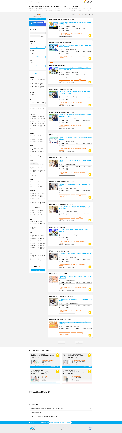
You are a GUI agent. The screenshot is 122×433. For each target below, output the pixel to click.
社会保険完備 (34, 245)
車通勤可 (41, 221)
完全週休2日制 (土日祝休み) (34, 174)
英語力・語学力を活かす (34, 256)
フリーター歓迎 (34, 126)
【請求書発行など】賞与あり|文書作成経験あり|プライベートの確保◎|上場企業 (75, 277)
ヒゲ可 (41, 214)
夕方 (41, 184)
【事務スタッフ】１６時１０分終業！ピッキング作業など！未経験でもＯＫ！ (75, 161)
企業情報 (49, 427)
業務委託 (41, 141)
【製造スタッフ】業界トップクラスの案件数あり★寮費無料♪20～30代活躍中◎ (75, 322)
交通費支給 (34, 238)
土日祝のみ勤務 (34, 168)
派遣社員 (41, 139)
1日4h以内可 (42, 148)
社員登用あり (42, 245)
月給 (43, 102)
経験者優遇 (34, 259)
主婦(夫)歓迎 (42, 121)
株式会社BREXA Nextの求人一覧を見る (66, 335)
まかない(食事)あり (34, 236)
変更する (37, 47)
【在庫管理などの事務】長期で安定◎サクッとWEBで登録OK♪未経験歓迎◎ (75, 300)
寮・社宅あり (34, 240)
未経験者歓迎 (34, 116)
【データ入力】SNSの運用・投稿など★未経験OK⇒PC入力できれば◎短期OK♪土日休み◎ (75, 92)
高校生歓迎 (42, 116)
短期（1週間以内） (42, 80)
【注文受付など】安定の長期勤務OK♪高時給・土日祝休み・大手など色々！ (75, 185)
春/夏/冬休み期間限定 (42, 87)
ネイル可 (33, 214)
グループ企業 (67, 427)
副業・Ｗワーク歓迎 (42, 126)
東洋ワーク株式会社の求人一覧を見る (65, 36)
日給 (38, 102)
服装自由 (33, 212)
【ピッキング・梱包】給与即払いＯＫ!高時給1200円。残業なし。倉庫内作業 (75, 230)
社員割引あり (42, 243)
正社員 (41, 135)
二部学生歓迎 (42, 118)
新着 (82, 14)
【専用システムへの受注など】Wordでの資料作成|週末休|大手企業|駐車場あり (75, 138)
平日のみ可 (42, 167)
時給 (33, 102)
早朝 (32, 181)
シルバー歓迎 (34, 123)
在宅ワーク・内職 (42, 152)
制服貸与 (33, 243)
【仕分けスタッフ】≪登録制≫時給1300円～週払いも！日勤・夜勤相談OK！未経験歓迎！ (75, 46)
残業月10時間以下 (42, 156)
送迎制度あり (42, 238)
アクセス (53, 427)
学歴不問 (33, 121)
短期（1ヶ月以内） (34, 84)
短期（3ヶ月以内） (42, 84)
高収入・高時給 (34, 109)
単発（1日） (34, 79)
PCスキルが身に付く (34, 228)
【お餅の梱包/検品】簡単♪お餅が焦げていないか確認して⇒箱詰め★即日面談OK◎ (75, 23)
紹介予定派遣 (34, 141)
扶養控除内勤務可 (34, 149)
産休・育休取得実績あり (42, 248)
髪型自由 (41, 210)
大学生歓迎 (34, 118)
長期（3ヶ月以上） (34, 87)
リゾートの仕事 (34, 156)
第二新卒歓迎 (34, 128)
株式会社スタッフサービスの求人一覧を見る (67, 105)
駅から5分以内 (34, 221)
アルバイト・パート (34, 136)
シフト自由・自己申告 (34, 171)
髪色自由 (33, 210)
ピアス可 (41, 212)
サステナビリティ (58, 427)
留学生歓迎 (42, 123)
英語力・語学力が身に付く (42, 224)
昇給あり (41, 240)
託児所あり (34, 247)
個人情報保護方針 (73, 427)
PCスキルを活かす (42, 256)
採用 (63, 427)
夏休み (33, 94)
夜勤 (41, 186)
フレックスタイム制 (42, 171)
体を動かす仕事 (34, 152)
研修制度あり (42, 235)
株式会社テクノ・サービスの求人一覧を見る (67, 82)
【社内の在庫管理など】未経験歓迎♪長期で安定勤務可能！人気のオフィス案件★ (75, 207)
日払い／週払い (42, 109)
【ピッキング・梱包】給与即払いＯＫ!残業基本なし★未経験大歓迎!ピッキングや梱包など (75, 68)
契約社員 (33, 139)
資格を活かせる (42, 260)
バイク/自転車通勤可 (34, 224)
